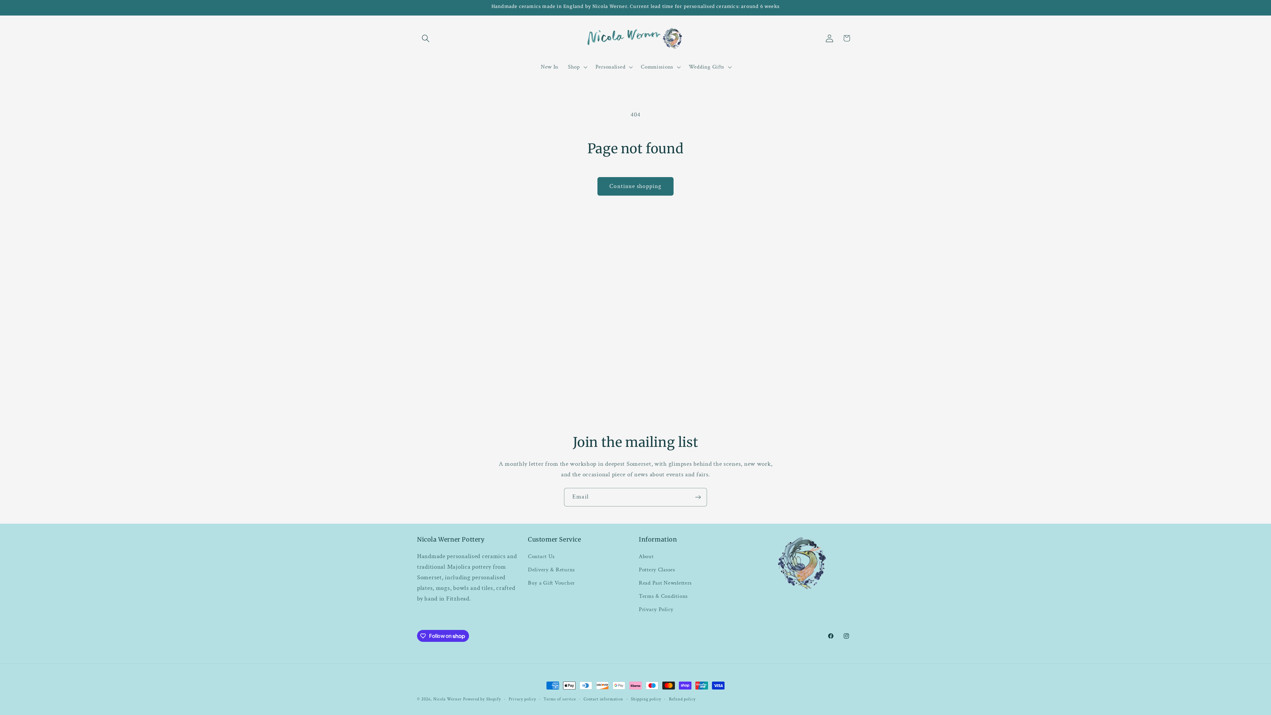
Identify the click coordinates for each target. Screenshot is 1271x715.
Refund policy (682, 699)
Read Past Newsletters (665, 583)
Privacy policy (522, 699)
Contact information (603, 699)
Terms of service (559, 699)
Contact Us (541, 556)
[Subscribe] (698, 497)
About (646, 556)
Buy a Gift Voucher (551, 583)
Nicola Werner (447, 699)
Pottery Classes (657, 569)
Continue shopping (635, 186)
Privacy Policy (656, 609)
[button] (426, 38)
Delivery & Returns (551, 569)
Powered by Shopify (482, 699)
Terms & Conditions (663, 596)
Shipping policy (646, 699)
